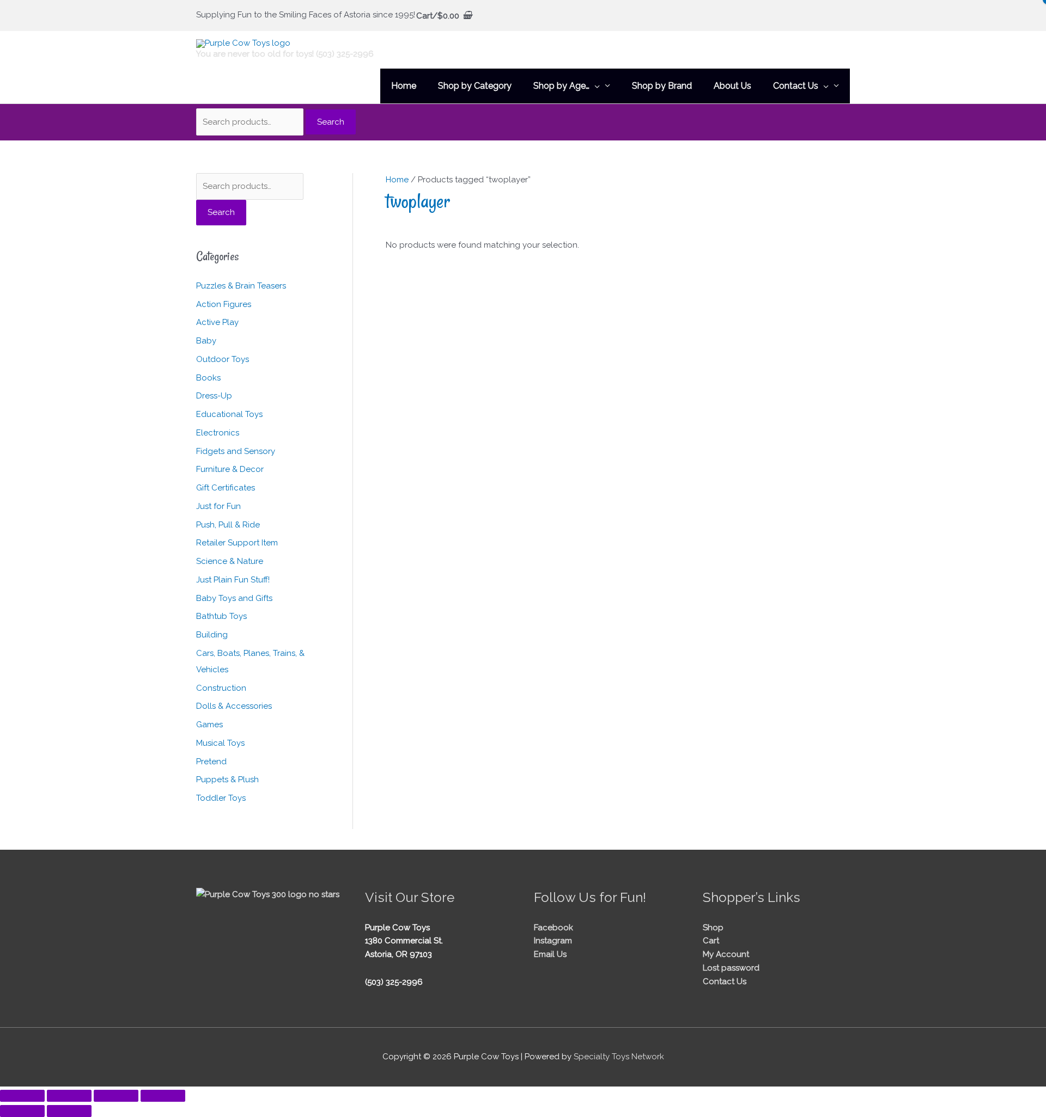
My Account (726, 954)
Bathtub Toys (221, 616)
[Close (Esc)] (163, 1096)
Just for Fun (218, 506)
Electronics (217, 433)
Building (212, 635)
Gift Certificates (225, 488)
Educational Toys (229, 414)
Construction (221, 688)
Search (330, 122)
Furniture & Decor (230, 469)
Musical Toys (220, 743)
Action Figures (223, 304)
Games (209, 724)
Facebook (553, 927)
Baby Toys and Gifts (234, 598)
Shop (713, 927)
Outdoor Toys (222, 359)
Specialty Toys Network (619, 1056)
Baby (206, 341)
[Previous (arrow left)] (22, 1111)
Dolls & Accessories (234, 706)
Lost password (731, 968)
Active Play (217, 322)
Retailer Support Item (237, 543)
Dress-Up (214, 396)
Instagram (553, 941)
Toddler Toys (221, 798)
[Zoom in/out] (22, 1096)
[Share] (116, 1096)
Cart (711, 941)
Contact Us (724, 981)
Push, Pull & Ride (228, 525)
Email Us (550, 954)
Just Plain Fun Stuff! (233, 580)
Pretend (211, 761)
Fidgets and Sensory (235, 451)
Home (397, 180)
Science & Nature (229, 561)
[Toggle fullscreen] (69, 1096)
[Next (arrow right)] (69, 1111)
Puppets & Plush (227, 779)
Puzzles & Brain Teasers (241, 286)
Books (208, 378)
